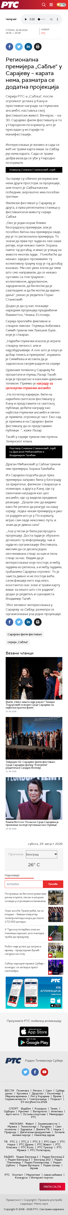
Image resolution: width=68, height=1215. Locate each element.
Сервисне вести (15, 1099)
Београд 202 (42, 1159)
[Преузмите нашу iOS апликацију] (34, 1031)
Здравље (26, 1129)
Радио (9, 1156)
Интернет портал (42, 1177)
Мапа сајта (52, 1186)
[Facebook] (9, 46)
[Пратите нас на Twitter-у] (25, 1072)
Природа (10, 1132)
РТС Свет (50, 1141)
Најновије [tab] (12, 875)
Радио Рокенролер (37, 1162)
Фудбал (26, 1108)
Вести (9, 1090)
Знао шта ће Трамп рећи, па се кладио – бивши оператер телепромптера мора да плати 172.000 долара (24, 916)
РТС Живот (44, 1144)
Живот (30, 1123)
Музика (12, 1126)
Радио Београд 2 (53, 1156)
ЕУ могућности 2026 (34, 1102)
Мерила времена (16, 1096)
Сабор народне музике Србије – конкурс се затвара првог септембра (25, 967)
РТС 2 (25, 1141)
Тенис (54, 1108)
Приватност (14, 1200)
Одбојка (9, 1111)
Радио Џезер (51, 1165)
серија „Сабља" (18, 642)
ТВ (6, 1141)
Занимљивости (47, 1123)
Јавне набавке (52, 1174)
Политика (22, 1090)
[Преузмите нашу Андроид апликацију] (34, 1041)
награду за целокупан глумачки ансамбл (29, 385)
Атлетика (57, 1111)
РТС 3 (36, 1141)
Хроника (22, 1093)
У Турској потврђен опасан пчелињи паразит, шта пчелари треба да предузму (24, 933)
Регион (37, 1090)
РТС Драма (26, 1144)
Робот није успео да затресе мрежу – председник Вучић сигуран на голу (23, 950)
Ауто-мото (12, 1114)
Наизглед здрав (44, 1135)
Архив (34, 1168)
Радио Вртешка (29, 1165)
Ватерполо (40, 1111)
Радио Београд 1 (27, 1156)
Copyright (30, 1200)
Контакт (17, 1174)
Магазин (16, 1123)
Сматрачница (38, 1099)
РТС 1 (14, 1141)
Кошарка (40, 1108)
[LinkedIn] (28, 46)
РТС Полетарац (40, 1150)
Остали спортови (34, 1114)
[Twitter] (19, 46)
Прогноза (15, 854)
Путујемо (46, 1126)
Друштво (37, 1093)
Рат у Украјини (40, 1096)
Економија (54, 1093)
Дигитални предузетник (35, 1132)
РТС (7, 1174)
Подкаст (56, 1099)
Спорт (13, 1108)
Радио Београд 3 (19, 1159)
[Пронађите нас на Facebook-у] (35, 1072)
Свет (49, 1090)
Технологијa (28, 1126)
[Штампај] (38, 46)
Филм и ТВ (42, 1129)
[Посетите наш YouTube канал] (44, 1072)
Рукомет (23, 1111)
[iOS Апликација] (34, 993)
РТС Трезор (45, 1147)
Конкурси (21, 1177)
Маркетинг (33, 1174)
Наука (57, 1129)
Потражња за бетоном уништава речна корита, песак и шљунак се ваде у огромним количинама (25, 897)
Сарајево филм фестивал (25, 634)
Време (57, 1096)
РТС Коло (27, 1147)
